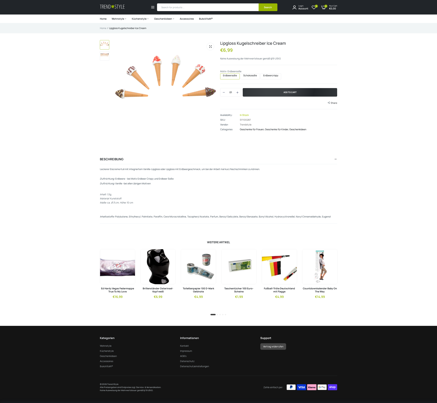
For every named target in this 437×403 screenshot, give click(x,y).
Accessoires (187, 18)
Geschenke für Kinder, (277, 129)
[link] (129, 255)
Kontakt (184, 345)
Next (213, 78)
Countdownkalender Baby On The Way (320, 290)
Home (103, 18)
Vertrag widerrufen (273, 346)
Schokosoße (250, 75)
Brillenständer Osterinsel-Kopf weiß (158, 290)
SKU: (223, 119)
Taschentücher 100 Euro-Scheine (238, 290)
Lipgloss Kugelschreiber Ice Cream (253, 43)
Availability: (226, 115)
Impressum (186, 350)
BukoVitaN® (206, 18)
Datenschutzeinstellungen (194, 366)
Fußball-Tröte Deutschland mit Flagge (279, 290)
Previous (117, 78)
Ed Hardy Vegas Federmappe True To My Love (117, 290)
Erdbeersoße (230, 75)
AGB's (183, 356)
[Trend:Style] (112, 7)
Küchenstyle (139, 18)
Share (334, 102)
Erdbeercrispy (270, 75)
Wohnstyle (118, 18)
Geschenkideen (163, 18)
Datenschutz (187, 361)
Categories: (226, 129)
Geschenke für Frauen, (252, 129)
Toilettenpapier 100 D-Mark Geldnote (198, 290)
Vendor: (224, 124)
